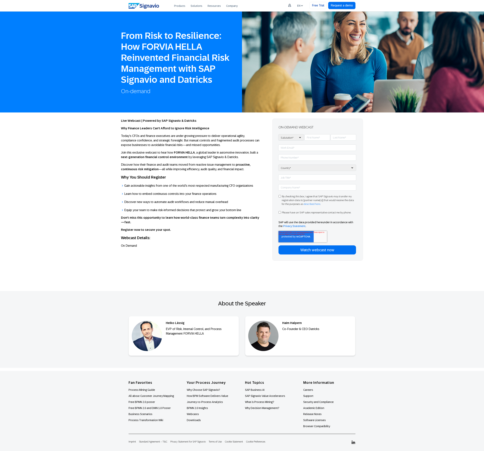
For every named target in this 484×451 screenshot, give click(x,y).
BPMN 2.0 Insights (197, 408)
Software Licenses (314, 420)
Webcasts (193, 414)
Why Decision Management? (262, 408)
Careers (308, 389)
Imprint (132, 441)
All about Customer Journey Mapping (151, 395)
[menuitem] (180, 5)
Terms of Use (215, 441)
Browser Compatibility (316, 426)
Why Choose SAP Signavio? (203, 389)
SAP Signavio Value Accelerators (265, 395)
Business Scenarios (140, 414)
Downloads (194, 420)
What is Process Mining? (259, 401)
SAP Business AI (254, 389)
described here (312, 203)
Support (308, 395)
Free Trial (318, 5)
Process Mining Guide (142, 389)
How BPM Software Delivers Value (207, 395)
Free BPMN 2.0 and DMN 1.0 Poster (150, 408)
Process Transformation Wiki (146, 420)
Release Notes (312, 414)
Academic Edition (313, 408)
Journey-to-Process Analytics (205, 401)
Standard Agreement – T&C (153, 441)
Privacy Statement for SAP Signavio (188, 441)
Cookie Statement (234, 441)
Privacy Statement (294, 226)
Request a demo (342, 5)
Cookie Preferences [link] (255, 441)
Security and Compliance (318, 401)
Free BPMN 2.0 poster (142, 401)
